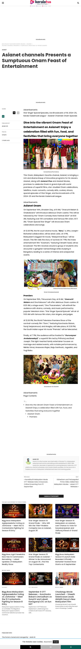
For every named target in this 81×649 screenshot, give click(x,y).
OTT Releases (33, 587)
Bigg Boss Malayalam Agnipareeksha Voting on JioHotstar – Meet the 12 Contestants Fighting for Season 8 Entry (13, 525)
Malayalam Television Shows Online (13, 44)
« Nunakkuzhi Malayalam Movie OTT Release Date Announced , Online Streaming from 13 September (36, 483)
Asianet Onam (33, 414)
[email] (50, 647)
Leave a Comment (51, 496)
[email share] (18, 113)
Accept (56, 642)
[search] (78, 3)
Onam (4, 135)
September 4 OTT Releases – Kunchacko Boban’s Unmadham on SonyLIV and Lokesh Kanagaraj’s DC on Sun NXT (40, 597)
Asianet (29, 44)
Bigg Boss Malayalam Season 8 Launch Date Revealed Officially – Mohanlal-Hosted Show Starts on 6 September (65, 559)
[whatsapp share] (3, 116)
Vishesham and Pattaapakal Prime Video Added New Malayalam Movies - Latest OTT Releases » (66, 483)
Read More (48, 642)
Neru (61, 231)
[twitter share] (14, 112)
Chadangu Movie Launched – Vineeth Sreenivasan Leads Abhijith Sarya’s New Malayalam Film (65, 596)
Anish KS (36, 459)
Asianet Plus (46, 181)
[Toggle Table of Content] (25, 401)
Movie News (59, 587)
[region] (40, 23)
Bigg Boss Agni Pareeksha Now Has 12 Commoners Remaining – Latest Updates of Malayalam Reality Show (13, 559)
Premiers (33, 417)
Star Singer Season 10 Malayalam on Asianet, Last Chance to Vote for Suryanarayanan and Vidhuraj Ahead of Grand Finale (66, 526)
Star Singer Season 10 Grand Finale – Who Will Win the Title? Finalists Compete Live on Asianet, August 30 (40, 525)
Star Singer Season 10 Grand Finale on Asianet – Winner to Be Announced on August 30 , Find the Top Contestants (40, 559)
